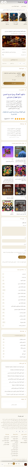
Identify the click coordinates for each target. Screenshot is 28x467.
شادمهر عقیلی (23, 342)
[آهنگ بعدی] (16, 464)
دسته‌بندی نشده (22, 325)
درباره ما (25, 440)
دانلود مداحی (23, 319)
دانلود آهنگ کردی (22, 300)
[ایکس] (22, 431)
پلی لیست (24, 277)
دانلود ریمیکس (22, 316)
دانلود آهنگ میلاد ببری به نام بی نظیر (16, 382)
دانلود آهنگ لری (22, 303)
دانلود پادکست (23, 312)
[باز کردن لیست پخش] (2, 464)
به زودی (24, 274)
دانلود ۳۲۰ (14, 83)
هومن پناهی (23, 345)
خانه (24, 10)
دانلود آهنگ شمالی (22, 293)
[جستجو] (2, 2)
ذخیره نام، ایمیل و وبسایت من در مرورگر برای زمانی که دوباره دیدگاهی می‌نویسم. (14, 253)
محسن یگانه (23, 348)
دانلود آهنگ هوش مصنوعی (20, 309)
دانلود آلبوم (23, 280)
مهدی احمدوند (23, 357)
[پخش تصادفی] (19, 464)
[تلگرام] (16, 431)
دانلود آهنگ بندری (22, 284)
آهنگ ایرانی (6, 442)
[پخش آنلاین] (20, 19)
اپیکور (22, 10)
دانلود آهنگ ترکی (22, 287)
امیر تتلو (24, 354)
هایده (24, 351)
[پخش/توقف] (14, 463)
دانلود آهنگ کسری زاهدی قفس (17, 388)
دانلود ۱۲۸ (14, 80)
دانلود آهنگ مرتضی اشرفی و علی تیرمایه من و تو (14, 391)
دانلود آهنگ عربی (22, 296)
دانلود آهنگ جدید (15, 6)
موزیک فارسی (6, 436)
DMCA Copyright (24, 442)
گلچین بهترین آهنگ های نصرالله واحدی (16, 379)
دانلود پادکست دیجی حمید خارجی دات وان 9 (15, 394)
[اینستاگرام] (19, 431)
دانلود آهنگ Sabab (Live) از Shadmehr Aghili (14, 367)
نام (25, 238)
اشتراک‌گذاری (13, 60)
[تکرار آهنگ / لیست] (9, 464)
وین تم (19, 460)
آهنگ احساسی (6, 444)
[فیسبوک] (26, 431)
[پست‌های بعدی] (1, 19)
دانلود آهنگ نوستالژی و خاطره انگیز (18, 306)
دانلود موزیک (23, 322)
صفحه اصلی (23, 6)
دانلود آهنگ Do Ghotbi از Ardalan (17, 370)
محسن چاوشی (23, 339)
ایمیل (25, 244)
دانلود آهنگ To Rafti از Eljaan (18, 385)
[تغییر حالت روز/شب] (5, 2)
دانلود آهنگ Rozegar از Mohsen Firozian (16, 376)
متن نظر (24, 225)
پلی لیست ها (24, 438)
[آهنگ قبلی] (11, 464)
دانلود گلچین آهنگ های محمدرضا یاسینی (16, 373)
